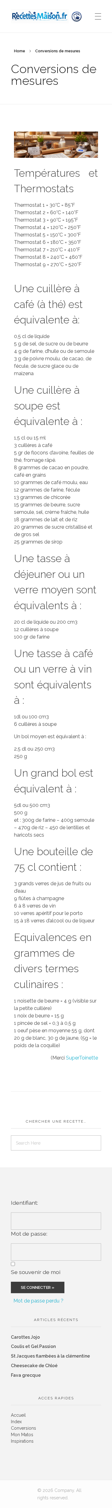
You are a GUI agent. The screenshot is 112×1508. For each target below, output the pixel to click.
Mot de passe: (29, 1233)
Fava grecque (26, 1375)
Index (16, 1421)
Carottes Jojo (25, 1337)
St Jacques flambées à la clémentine (50, 1356)
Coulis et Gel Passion (33, 1346)
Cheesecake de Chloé (34, 1365)
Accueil (18, 1415)
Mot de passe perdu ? (38, 1301)
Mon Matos (22, 1434)
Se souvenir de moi (35, 1272)
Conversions (23, 1428)
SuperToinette (82, 1058)
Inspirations (22, 1441)
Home (19, 51)
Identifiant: (24, 1202)
